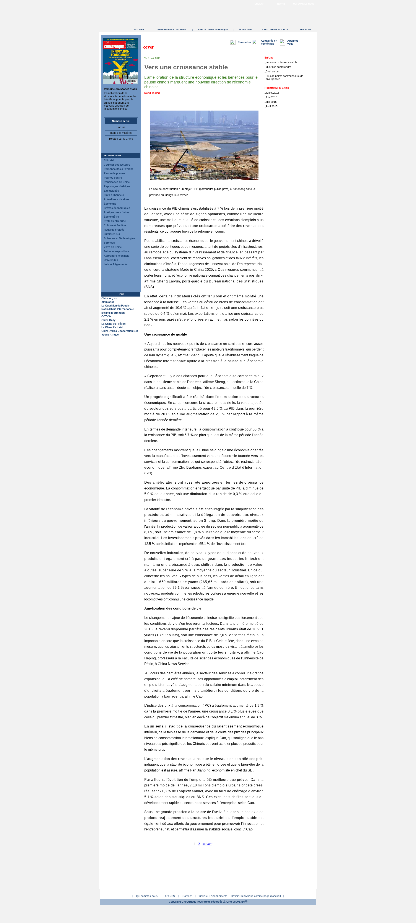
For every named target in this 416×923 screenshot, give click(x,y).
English (259, 4)
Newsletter (244, 42)
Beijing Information (113, 312)
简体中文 (281, 4)
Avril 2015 (272, 106)
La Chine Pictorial (112, 327)
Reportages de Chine (172, 29)
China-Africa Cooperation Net (119, 331)
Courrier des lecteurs (117, 164)
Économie (245, 29)
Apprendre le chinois (116, 255)
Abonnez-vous (112, 155)
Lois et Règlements (116, 264)
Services (305, 29)
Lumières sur (112, 234)
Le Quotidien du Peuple (115, 305)
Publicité (203, 896)
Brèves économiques (117, 208)
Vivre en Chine (113, 247)
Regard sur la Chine (121, 138)
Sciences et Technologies (119, 238)
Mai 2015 (271, 101)
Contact (187, 896)
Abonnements (219, 896)
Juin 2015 (271, 97)
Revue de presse (114, 173)
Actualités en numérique (269, 42)
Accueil (139, 29)
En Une (121, 127)
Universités (111, 260)
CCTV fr (106, 316)
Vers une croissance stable (121, 89)
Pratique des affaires (117, 212)
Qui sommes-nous (303, 4)
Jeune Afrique (110, 334)
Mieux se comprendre (278, 66)
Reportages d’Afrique (213, 29)
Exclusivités (111, 190)
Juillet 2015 (272, 92)
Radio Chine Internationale (117, 309)
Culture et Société (275, 29)
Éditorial (109, 160)
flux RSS (170, 896)
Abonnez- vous (293, 42)
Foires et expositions (117, 251)
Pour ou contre (113, 177)
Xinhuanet (107, 301)
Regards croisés (114, 229)
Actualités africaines (116, 199)
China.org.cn (109, 298)
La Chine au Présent (113, 323)
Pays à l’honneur (114, 195)
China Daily (108, 320)
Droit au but (272, 71)
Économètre (111, 216)
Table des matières (121, 132)
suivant (207, 844)
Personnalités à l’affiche (118, 169)
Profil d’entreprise (115, 221)
